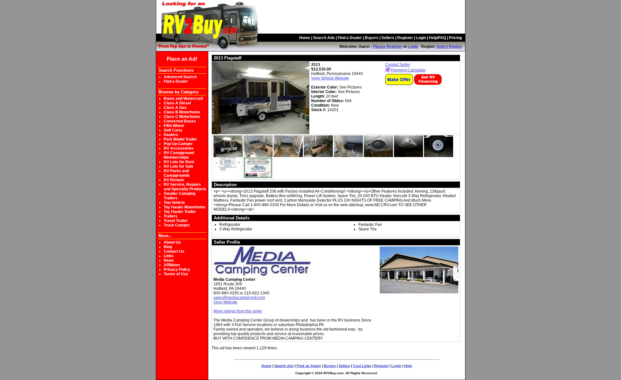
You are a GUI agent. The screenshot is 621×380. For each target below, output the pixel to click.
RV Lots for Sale (178, 166)
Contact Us (174, 251)
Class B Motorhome (182, 112)
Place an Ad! (182, 59)
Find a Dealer (350, 38)
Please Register (387, 46)
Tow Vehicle (174, 202)
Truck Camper (177, 225)
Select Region (449, 46)
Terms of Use (176, 274)
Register (405, 38)
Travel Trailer (176, 220)
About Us (172, 242)
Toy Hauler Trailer (180, 211)
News (169, 260)
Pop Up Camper (178, 144)
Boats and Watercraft (183, 98)
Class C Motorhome (182, 116)
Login (421, 38)
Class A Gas (175, 107)
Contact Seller (397, 64)
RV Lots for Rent (179, 162)
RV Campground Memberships (179, 155)
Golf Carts (173, 130)
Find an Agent (309, 366)
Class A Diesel (177, 103)
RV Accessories (179, 148)
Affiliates (172, 265)
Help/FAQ (437, 38)
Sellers (387, 38)
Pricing (455, 38)
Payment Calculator (408, 70)
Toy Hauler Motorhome (184, 207)
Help (408, 366)
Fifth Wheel (174, 125)
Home (304, 38)
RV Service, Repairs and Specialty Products (185, 186)
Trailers (171, 216)
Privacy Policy (177, 269)
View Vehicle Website (330, 78)
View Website (225, 302)
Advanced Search (180, 77)
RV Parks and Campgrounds (177, 173)
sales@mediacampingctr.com (239, 297)
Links (169, 256)
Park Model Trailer (180, 139)
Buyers (371, 38)
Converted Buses (180, 121)
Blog (168, 247)
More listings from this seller (237, 311)
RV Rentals (174, 180)
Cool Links (362, 366)
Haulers (171, 134)
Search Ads (324, 38)
